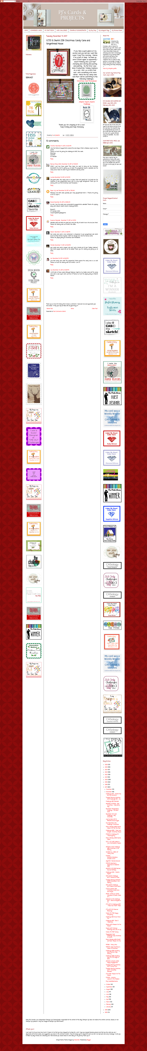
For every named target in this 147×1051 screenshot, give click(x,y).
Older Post (94, 309)
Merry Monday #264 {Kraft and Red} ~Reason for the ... (113, 941)
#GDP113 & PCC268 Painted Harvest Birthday (113, 869)
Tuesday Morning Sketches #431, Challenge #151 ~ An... (113, 798)
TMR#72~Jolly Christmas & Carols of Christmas (113, 947)
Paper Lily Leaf (54, 191)
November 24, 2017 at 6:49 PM (61, 270)
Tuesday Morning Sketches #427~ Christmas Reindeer (113, 970)
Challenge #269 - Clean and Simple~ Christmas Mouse (113, 831)
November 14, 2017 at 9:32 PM (63, 146)
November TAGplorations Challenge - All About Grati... (112, 810)
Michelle (52, 245)
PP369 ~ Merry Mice (111, 945)
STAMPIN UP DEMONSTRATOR (78, 30)
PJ (113, 39)
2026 (106, 765)
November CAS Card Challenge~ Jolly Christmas (111, 815)
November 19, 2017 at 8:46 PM (61, 258)
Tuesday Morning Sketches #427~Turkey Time (113, 965)
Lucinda (52, 177)
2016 (106, 1010)
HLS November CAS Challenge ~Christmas (112, 823)
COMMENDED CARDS (36, 30)
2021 (106, 777)
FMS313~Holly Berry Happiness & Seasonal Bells (112, 864)
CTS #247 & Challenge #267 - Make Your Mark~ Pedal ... (113, 905)
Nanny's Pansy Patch (56, 164)
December (109, 789)
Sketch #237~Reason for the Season (113, 925)
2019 (106, 782)
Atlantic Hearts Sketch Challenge (87, 103)
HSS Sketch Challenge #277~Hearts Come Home (113, 885)
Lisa (51, 270)
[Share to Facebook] (71, 135)
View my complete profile (109, 68)
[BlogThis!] (68, 135)
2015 (106, 1012)
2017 (106, 787)
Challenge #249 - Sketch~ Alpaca (113, 873)
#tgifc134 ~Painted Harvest (113, 861)
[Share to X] (70, 135)
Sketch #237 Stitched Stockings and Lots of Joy (113, 929)
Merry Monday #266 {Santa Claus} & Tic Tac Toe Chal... (113, 827)
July (107, 992)
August (108, 989)
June (107, 994)
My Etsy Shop (92, 30)
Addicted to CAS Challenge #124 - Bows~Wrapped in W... (113, 900)
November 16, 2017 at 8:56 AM (62, 202)
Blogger (89, 1040)
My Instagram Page (104, 30)
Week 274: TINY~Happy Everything (112, 914)
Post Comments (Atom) (59, 311)
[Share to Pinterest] (73, 135)
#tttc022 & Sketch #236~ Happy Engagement (112, 962)
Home (72, 309)
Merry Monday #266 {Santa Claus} (113, 838)
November (109, 792)
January (108, 1007)
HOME (26, 30)
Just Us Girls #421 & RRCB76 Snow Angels (112, 820)
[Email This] (66, 135)
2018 (106, 785)
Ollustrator (77, 1040)
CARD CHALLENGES (61, 30)
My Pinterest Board (117, 30)
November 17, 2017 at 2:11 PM (68, 220)
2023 (106, 772)
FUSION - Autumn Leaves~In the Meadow (112, 978)
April (107, 999)
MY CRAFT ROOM (49, 30)
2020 (106, 780)
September (109, 987)
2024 (106, 770)
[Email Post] (63, 135)
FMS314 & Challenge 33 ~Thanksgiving (112, 835)
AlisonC (52, 232)
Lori (51, 258)
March (108, 1002)
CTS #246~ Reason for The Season (113, 974)
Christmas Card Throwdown (87, 81)
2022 (106, 775)
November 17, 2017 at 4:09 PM (62, 232)
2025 (106, 767)
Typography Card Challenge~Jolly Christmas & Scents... (113, 935)
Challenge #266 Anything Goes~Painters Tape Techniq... (113, 952)
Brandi (52, 202)
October (108, 984)
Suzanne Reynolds (55, 220)
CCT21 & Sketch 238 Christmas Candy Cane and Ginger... (112, 890)
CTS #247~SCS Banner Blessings (112, 910)
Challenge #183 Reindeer (112, 801)
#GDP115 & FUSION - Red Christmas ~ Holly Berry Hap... (113, 805)
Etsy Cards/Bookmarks (112, 981)
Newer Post (50, 309)
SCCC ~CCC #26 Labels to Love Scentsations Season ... (113, 843)
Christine (52, 146)
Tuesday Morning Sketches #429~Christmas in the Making (113, 881)
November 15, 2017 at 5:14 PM (62, 177)
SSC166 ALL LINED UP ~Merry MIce (112, 852)
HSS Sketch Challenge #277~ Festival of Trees (112, 876)
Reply (51, 159)
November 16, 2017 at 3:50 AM (67, 191)
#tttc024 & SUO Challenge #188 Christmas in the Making (113, 848)
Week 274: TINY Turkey (112, 932)
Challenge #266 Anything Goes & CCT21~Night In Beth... (113, 957)
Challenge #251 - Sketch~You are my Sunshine (113, 794)
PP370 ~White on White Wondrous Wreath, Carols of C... (113, 895)
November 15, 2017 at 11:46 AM (70, 164)
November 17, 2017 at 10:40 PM (63, 245)
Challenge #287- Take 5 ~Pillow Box (112, 921)
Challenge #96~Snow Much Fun (113, 917)
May (107, 997)
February (108, 1004)
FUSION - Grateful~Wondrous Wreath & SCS (112, 857)
